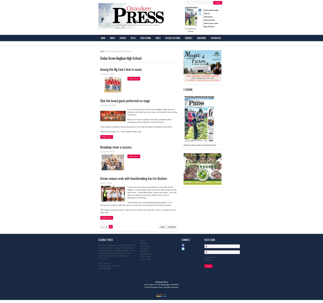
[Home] (136, 27)
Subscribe (201, 38)
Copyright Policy (146, 254)
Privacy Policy (145, 259)
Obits (158, 38)
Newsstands (209, 20)
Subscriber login (211, 10)
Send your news (211, 23)
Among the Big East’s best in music (121, 69)
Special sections (172, 38)
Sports (123, 38)
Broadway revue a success (116, 147)
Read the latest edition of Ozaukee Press (200, 145)
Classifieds (216, 38)
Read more (134, 79)
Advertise (208, 17)
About (207, 13)
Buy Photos (209, 26)
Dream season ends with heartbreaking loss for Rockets (133, 178)
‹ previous (172, 227)
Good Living (145, 38)
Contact (188, 38)
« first (162, 227)
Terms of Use (145, 257)
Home (103, 38)
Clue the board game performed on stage (125, 101)
